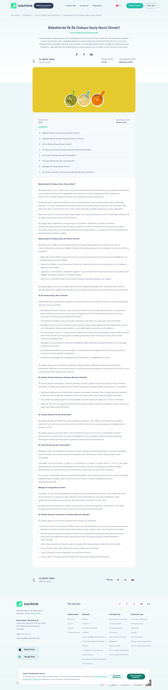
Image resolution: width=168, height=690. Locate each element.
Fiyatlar (134, 632)
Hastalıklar (113, 632)
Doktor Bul (71, 6)
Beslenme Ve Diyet (89, 628)
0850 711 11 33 (24, 634)
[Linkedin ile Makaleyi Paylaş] (91, 54)
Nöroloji (85, 646)
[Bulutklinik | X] (134, 604)
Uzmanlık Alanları (116, 628)
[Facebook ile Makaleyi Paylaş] (76, 54)
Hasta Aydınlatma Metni (119, 655)
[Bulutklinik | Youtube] (141, 604)
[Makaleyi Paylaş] (118, 579)
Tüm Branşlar (87, 663)
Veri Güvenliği (114, 646)
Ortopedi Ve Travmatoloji (92, 650)
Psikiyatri (85, 623)
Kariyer (70, 628)
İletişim (70, 623)
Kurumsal (84, 6)
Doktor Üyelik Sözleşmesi (141, 641)
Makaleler (97, 6)
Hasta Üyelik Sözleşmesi (119, 650)
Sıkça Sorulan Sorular (117, 637)
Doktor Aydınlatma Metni (141, 646)
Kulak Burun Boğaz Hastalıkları (94, 659)
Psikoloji (85, 632)
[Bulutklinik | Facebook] (126, 604)
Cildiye (85, 619)
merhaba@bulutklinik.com (28, 638)
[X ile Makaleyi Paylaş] (84, 54)
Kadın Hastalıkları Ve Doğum (93, 641)
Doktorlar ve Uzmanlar (118, 619)
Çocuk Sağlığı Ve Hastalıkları (93, 637)
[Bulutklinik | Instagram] (119, 604)
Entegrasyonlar (137, 623)
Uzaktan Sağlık (115, 623)
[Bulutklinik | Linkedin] (148, 604)
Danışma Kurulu (74, 632)
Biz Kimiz (71, 619)
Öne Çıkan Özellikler (139, 619)
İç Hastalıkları (87, 655)
